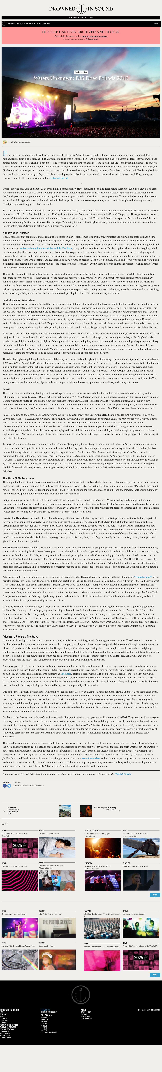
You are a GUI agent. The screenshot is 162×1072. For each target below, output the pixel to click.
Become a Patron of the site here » (29, 785)
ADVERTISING (85, 1016)
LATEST (4, 824)
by (13, 142)
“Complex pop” (143, 577)
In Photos (30, 23)
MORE (155, 895)
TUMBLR (44, 1026)
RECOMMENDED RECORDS (9, 1025)
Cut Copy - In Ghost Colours (133, 914)
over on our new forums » (94, 36)
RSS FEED (44, 1030)
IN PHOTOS (4, 1020)
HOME (2, 1012)
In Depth (21, 23)
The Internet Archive (92, 39)
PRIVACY (84, 1014)
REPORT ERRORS (6, 1038)
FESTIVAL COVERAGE (7, 1029)
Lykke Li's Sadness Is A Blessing (135, 866)
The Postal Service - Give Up (50, 914)
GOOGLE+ (44, 1017)
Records (12, 23)
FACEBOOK (44, 1019)
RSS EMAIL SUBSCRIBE (49, 1032)
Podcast (46, 23)
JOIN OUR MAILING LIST (49, 1012)
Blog (39, 23)
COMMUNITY (4, 1031)
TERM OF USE (86, 1012)
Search (156, 23)
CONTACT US (45, 1010)
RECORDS (3, 1023)
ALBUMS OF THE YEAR (8, 1027)
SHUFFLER (44, 1024)
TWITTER (44, 1021)
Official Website (123, 774)
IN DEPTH (3, 1018)
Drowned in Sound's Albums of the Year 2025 (140, 946)
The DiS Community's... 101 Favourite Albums (101, 947)
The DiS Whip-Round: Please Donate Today (18, 946)
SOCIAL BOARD (5, 1035)
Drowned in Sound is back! (49, 833)
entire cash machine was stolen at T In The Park (46, 248)
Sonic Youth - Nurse (46, 946)
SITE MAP (3, 1014)
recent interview (91, 758)
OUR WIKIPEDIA (86, 1018)
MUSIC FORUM (5, 1033)
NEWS (2, 1016)
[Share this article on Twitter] (9, 786)
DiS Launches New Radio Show (14, 914)
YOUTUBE (44, 1028)
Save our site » (81, 17)
